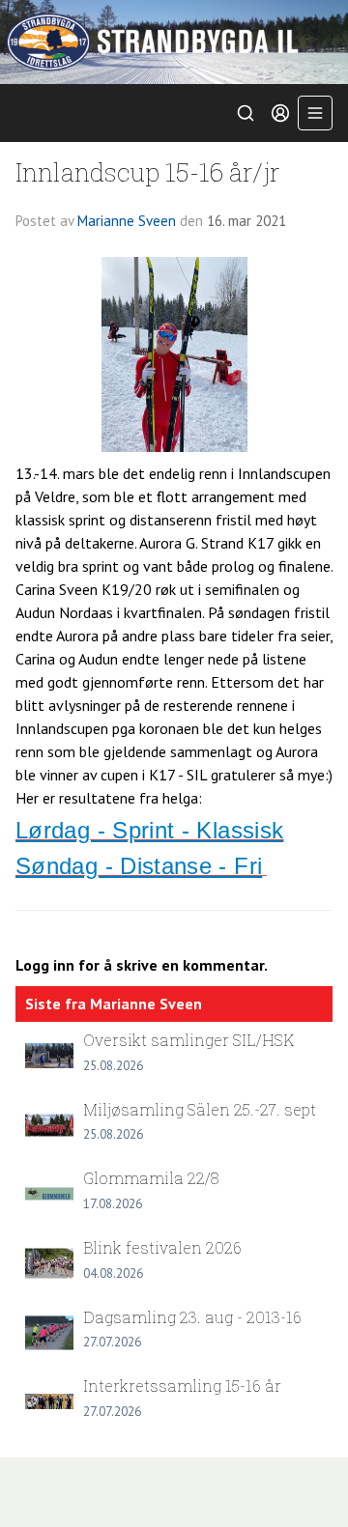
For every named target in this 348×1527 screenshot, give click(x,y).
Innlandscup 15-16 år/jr (147, 171)
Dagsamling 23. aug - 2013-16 (192, 1317)
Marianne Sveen (126, 221)
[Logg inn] (280, 113)
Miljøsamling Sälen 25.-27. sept (199, 1109)
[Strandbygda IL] (174, 42)
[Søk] (245, 113)
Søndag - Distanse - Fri (138, 866)
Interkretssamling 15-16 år (182, 1385)
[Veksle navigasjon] (315, 113)
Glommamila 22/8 (151, 1178)
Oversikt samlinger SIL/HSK (188, 1040)
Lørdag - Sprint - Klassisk (149, 830)
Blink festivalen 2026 (162, 1247)
